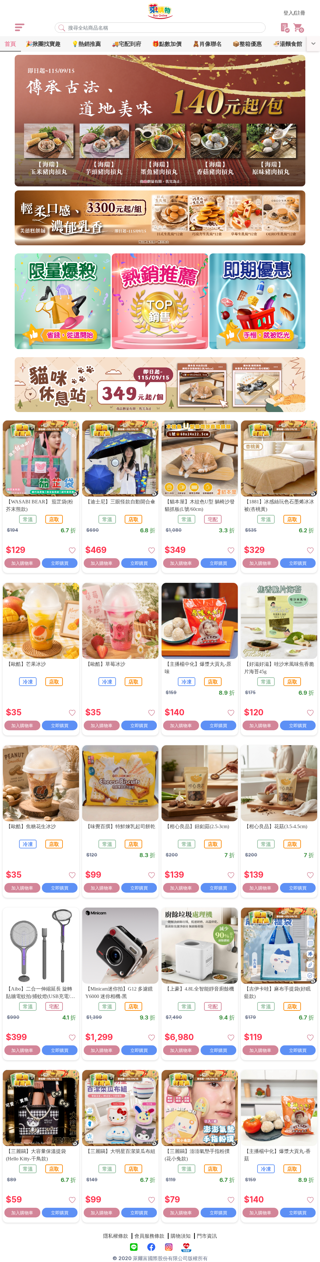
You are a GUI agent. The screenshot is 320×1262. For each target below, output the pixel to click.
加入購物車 (22, 563)
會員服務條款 (149, 1236)
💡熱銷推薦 (86, 44)
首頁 (10, 44)
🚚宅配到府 (126, 44)
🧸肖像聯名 (207, 44)
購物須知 (181, 1236)
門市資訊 (207, 1236)
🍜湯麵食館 (287, 44)
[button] (133, 181)
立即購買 (59, 563)
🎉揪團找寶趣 (43, 44)
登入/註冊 (294, 13)
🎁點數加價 (167, 44)
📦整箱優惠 (247, 44)
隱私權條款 (115, 1236)
